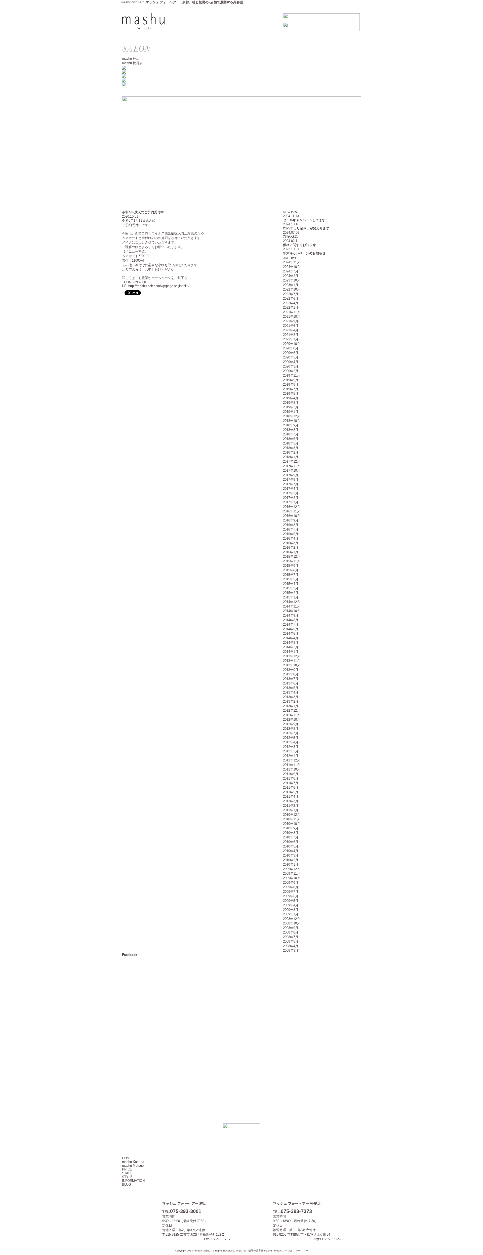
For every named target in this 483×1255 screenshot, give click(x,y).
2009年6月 (290, 896)
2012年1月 (290, 756)
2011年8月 (290, 778)
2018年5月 (290, 443)
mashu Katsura (133, 1162)
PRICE (127, 1169)
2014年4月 (290, 638)
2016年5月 (290, 534)
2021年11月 (291, 312)
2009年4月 (290, 905)
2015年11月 (291, 561)
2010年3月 (290, 855)
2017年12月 (291, 461)
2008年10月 (291, 923)
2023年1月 (290, 285)
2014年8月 (290, 620)
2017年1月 (290, 502)
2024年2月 (290, 276)
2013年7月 (290, 679)
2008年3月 (290, 950)
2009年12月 (291, 869)
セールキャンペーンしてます (304, 220)
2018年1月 (290, 457)
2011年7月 (290, 783)
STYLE (127, 1177)
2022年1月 (290, 307)
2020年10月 (291, 344)
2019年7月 (290, 389)
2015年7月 (290, 575)
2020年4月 (290, 362)
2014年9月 (290, 615)
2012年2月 (290, 751)
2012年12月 (291, 710)
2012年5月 (290, 738)
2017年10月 (291, 470)
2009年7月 (290, 892)
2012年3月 (290, 747)
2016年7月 (290, 529)
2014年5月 (290, 633)
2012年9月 (290, 724)
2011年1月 (290, 810)
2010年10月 (291, 824)
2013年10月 (291, 665)
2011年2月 (290, 805)
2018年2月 (290, 452)
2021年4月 (290, 330)
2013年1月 (290, 706)
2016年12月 (291, 507)
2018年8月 (290, 430)
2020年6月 (290, 353)
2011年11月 (291, 765)
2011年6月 (290, 787)
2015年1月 (290, 597)
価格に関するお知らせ (299, 245)
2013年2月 (290, 701)
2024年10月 (291, 267)
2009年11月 (291, 873)
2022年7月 (290, 294)
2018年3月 (290, 448)
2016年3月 (290, 543)
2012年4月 (290, 742)
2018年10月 (291, 421)
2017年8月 (290, 479)
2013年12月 (291, 656)
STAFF (127, 1173)
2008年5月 (290, 941)
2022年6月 (290, 298)
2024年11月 (291, 262)
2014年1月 (290, 652)
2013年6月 (290, 683)
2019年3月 (290, 402)
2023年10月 (291, 280)
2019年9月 (290, 380)
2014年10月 (291, 611)
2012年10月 (291, 719)
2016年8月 (290, 525)
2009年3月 (290, 910)
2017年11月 (291, 466)
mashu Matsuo (133, 1165)
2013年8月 (290, 674)
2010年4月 (290, 851)
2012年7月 (290, 733)
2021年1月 (290, 339)
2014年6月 (290, 629)
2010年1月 (290, 864)
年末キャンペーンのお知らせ (304, 253)
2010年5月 (290, 846)
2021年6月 (290, 326)
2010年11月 (291, 819)
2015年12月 (291, 556)
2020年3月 (290, 366)
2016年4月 (290, 538)
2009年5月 (290, 901)
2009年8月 (290, 887)
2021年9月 (290, 321)
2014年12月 (291, 602)
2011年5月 (290, 792)
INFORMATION (133, 1181)
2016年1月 (290, 552)
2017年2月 (290, 498)
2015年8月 (290, 570)
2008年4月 (290, 946)
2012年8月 (290, 729)
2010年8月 (290, 833)
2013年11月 (291, 661)
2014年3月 (290, 642)
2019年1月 (290, 412)
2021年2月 (290, 335)
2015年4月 (290, 584)
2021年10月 (291, 316)
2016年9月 (290, 520)
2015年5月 (290, 579)
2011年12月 (291, 760)
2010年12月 (291, 815)
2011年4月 (290, 796)
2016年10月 (291, 516)
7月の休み (290, 236)
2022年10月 (291, 289)
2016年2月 (290, 547)
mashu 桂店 (130, 58)
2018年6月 (290, 439)
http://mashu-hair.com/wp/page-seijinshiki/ (158, 286)
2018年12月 (291, 416)
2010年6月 (290, 842)
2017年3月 (290, 493)
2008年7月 (290, 937)
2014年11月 (291, 606)
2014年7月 (290, 624)
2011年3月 (290, 801)
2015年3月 (290, 588)
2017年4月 (290, 489)
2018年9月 (290, 425)
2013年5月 (290, 688)
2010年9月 (290, 828)
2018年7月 (290, 434)
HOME (127, 1158)
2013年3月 (290, 697)
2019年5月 (290, 393)
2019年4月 (290, 398)
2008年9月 (290, 928)
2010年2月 (290, 860)
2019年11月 (291, 375)
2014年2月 (290, 647)
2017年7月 (290, 484)
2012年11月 (291, 715)
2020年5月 (290, 357)
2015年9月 (290, 566)
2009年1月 (290, 914)
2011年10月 (291, 769)
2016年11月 (291, 511)
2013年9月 (290, 670)
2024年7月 (290, 271)
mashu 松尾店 (132, 63)
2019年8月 (290, 384)
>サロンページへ (217, 1239)
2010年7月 (290, 837)
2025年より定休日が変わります (306, 228)
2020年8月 (290, 348)
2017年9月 (290, 475)
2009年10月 (291, 878)
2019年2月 (290, 407)
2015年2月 (290, 593)
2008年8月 (290, 932)
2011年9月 (290, 774)
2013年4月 (290, 692)
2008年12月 (291, 919)
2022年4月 (290, 303)
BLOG (126, 1184)
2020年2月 (290, 371)
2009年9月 (290, 882)
